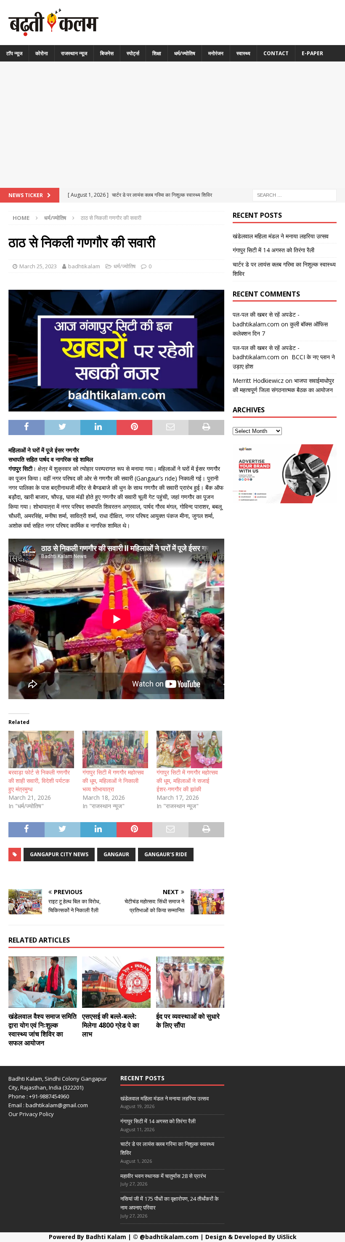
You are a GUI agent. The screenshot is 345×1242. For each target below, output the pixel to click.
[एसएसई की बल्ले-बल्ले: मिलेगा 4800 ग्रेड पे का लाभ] (116, 982)
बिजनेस (107, 53)
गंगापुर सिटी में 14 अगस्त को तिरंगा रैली (273, 250)
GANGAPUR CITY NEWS (59, 854)
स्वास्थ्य (243, 53)
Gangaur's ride (165, 854)
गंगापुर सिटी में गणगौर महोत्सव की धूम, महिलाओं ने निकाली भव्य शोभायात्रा (113, 780)
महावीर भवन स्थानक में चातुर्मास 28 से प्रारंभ (163, 1176)
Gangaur (116, 854)
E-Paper (312, 53)
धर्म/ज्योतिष (184, 53)
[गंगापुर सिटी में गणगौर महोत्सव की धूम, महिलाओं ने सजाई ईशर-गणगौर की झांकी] (189, 749)
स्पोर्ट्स (133, 53)
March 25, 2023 (38, 266)
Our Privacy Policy (31, 1114)
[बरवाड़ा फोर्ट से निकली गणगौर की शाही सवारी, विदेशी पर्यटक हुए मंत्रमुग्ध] (41, 749)
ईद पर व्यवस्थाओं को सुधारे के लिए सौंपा (188, 1021)
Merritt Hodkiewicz (258, 381)
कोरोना (41, 53)
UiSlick (287, 1237)
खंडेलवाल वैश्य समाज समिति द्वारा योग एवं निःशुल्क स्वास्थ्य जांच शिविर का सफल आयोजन (42, 1029)
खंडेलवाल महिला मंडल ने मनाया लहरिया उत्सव (281, 236)
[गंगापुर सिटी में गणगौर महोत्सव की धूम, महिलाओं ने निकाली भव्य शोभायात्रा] (115, 749)
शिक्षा (156, 53)
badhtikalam (84, 266)
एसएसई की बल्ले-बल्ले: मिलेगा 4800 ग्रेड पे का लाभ (110, 1025)
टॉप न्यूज (14, 53)
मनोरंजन (215, 53)
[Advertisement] (172, 125)
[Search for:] (294, 194)
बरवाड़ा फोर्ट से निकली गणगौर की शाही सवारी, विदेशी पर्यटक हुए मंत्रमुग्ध (39, 780)
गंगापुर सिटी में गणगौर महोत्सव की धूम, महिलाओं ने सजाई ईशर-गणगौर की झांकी (187, 780)
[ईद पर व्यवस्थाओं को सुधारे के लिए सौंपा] (190, 982)
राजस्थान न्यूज (74, 53)
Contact (276, 53)
